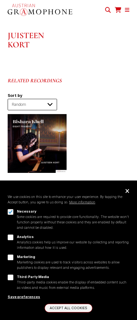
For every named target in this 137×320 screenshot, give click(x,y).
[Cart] (118, 10)
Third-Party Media (33, 277)
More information (82, 202)
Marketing (26, 257)
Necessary (26, 211)
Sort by (15, 95)
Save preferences (24, 297)
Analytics (25, 237)
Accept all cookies (68, 308)
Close (127, 191)
